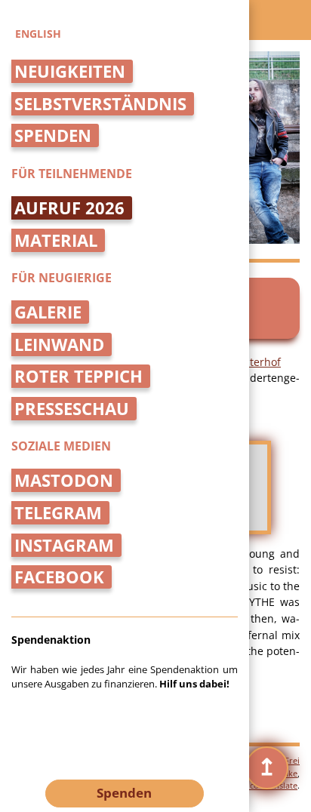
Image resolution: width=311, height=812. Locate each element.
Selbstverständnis (100, 103)
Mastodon (63, 480)
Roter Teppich (78, 376)
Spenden (52, 135)
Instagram (64, 545)
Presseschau (71, 408)
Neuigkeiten (69, 71)
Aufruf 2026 (69, 208)
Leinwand (59, 344)
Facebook (59, 577)
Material (55, 240)
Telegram (58, 512)
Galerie (48, 312)
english (38, 33)
